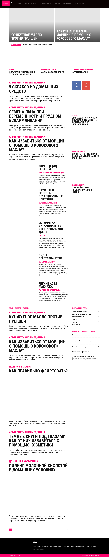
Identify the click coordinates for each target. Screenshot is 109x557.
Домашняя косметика (45, 3)
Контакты (97, 555)
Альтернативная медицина (63, 3)
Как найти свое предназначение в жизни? (82, 189)
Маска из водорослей (52, 72)
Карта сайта (85, 555)
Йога (12, 3)
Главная (5, 3)
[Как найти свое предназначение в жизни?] (86, 173)
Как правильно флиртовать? (38, 371)
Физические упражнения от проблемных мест (22, 73)
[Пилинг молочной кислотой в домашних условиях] (38, 493)
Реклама (91, 555)
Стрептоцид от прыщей (50, 167)
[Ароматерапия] (86, 57)
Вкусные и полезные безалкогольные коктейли (51, 194)
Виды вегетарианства (51, 257)
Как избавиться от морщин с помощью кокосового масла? (37, 145)
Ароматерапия (80, 72)
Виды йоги (76, 325)
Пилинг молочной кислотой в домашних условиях (38, 467)
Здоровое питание (30, 3)
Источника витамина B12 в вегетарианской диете (51, 227)
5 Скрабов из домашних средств (33, 89)
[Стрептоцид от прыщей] (23, 174)
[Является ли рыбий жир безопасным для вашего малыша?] (86, 138)
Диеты (42, 235)
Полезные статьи (79, 3)
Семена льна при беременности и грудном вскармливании (35, 116)
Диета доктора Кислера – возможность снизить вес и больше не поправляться (85, 121)
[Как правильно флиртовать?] (38, 396)
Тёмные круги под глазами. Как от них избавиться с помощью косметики (38, 441)
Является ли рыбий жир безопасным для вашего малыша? (85, 156)
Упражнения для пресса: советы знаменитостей (37, 44)
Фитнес (19, 3)
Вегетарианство (47, 262)
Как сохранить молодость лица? (82, 335)
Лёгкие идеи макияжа (48, 285)
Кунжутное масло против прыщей (35, 319)
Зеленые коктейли (48, 203)
